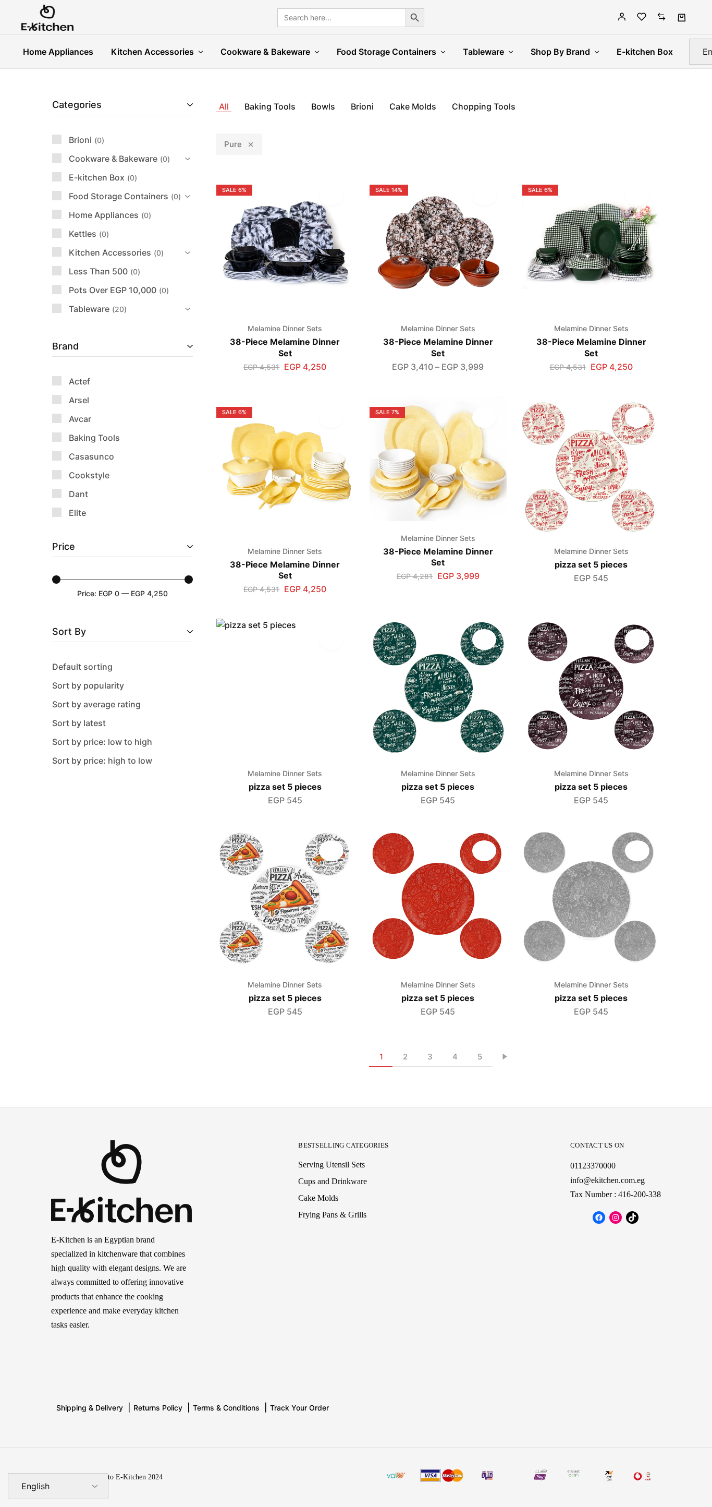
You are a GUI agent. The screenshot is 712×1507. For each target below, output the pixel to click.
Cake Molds (412, 106)
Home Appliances (58, 51)
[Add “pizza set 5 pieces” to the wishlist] (637, 417)
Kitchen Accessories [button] (152, 51)
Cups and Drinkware (332, 1181)
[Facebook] (599, 1217)
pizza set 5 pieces (591, 564)
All (224, 106)
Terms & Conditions (226, 1407)
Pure (233, 144)
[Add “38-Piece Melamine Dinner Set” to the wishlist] (331, 195)
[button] (591, 306)
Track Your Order (299, 1407)
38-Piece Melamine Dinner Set (285, 347)
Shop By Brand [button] (560, 51)
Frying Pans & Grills (332, 1214)
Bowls (323, 106)
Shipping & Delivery (89, 1407)
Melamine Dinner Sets (285, 328)
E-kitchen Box (645, 51)
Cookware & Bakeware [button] (265, 51)
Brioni (362, 106)
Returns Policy (157, 1407)
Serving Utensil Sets (331, 1164)
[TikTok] (632, 1217)
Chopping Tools (483, 106)
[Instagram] (615, 1217)
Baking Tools (270, 106)
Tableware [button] (483, 51)
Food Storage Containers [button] (386, 51)
